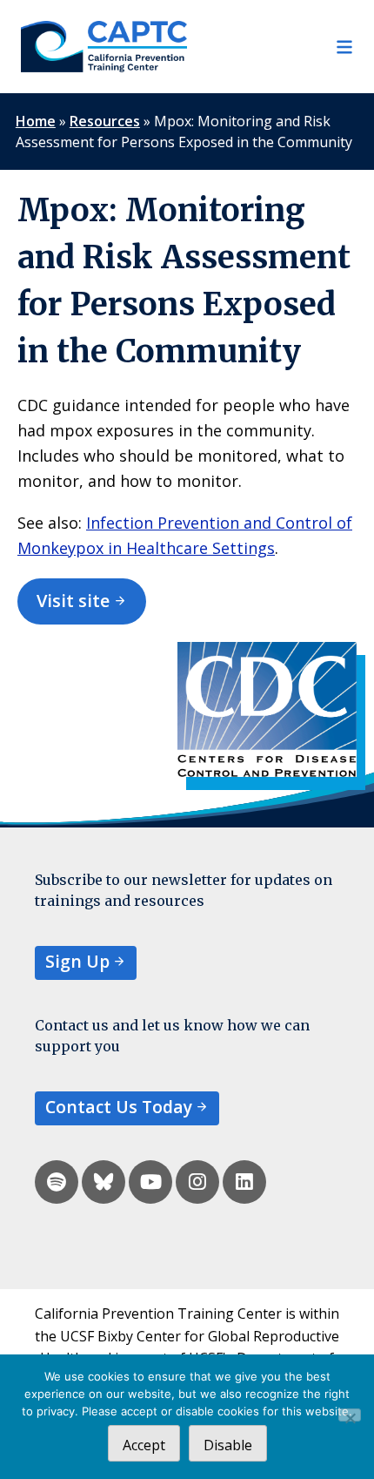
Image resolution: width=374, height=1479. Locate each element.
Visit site (73, 600)
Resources (105, 121)
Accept (144, 1445)
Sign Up (77, 961)
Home (36, 121)
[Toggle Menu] (270, 47)
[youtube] (150, 1182)
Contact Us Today (118, 1106)
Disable (228, 1445)
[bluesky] (103, 1182)
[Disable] (349, 1415)
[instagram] (197, 1182)
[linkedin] (244, 1182)
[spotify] (56, 1182)
